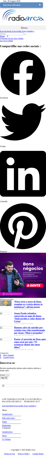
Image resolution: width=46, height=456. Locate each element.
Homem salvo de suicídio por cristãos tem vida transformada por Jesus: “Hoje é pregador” (29, 330)
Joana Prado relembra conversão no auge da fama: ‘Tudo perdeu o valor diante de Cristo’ (29, 317)
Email (2, 375)
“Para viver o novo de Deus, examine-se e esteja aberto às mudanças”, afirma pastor (28, 304)
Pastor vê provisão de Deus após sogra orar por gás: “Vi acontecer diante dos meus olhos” (30, 343)
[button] (23, 27)
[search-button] (25, 34)
